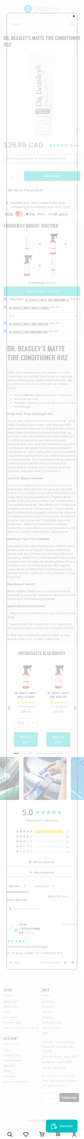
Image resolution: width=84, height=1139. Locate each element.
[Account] (74, 1134)
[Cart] (42, 1134)
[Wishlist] (26, 1134)
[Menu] (58, 1134)
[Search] (10, 1134)
